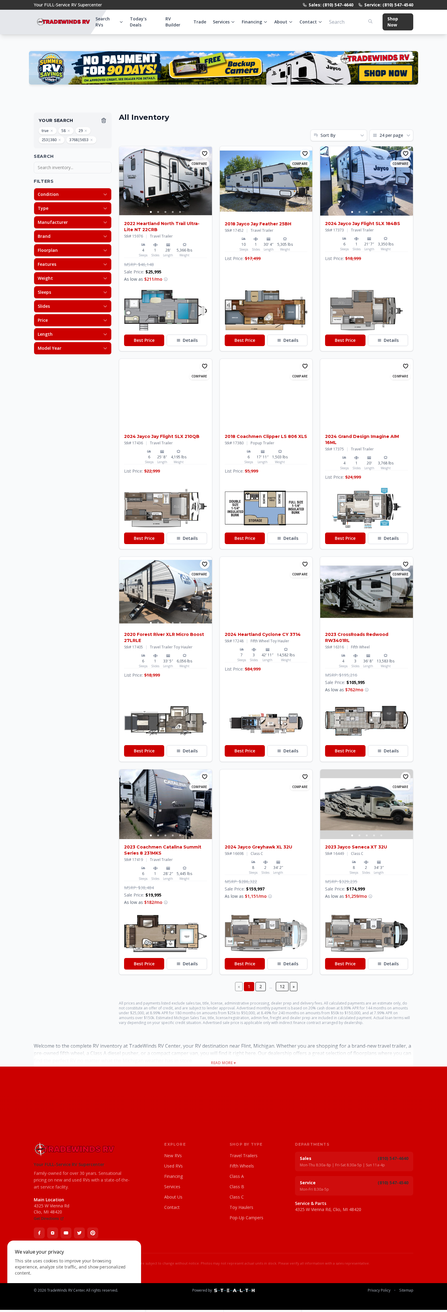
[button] (165, 310)
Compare (199, 163)
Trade (199, 22)
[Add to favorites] (205, 153)
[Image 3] (165, 212)
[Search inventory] (370, 21)
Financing (252, 22)
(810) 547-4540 (393, 1182)
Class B (237, 1186)
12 (282, 986)
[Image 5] (180, 212)
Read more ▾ (223, 1062)
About (280, 22)
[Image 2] (158, 212)
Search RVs (102, 22)
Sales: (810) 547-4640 (331, 5)
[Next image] (207, 181)
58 (63, 130)
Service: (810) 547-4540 (388, 5)
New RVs (173, 1155)
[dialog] (74, 1273)
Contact (308, 22)
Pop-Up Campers (246, 1217)
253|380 (49, 139)
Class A (237, 1176)
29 (80, 130)
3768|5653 (78, 139)
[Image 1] (150, 212)
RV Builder (172, 22)
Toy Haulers (241, 1207)
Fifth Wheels (242, 1166)
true (45, 130)
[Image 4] (172, 212)
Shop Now (392, 22)
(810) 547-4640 (393, 1158)
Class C (237, 1197)
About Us (173, 1197)
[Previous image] (124, 181)
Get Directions (46, 1218)
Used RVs (173, 1166)
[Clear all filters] (104, 120)
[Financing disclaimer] (166, 279)
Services (221, 22)
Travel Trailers (244, 1155)
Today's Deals (138, 22)
